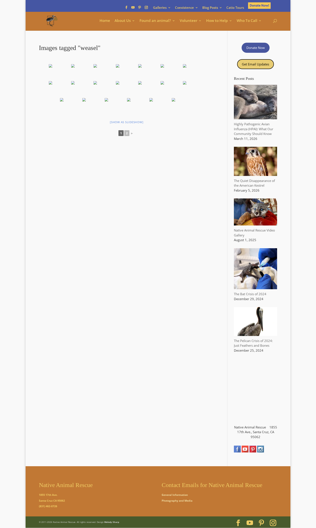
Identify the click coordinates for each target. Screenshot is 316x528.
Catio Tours (235, 8)
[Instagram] (146, 9)
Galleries (160, 8)
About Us (123, 21)
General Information (175, 495)
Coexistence (184, 8)
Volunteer (188, 21)
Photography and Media (177, 500)
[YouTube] (133, 9)
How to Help (217, 21)
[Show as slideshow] (126, 122)
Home (105, 21)
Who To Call (247, 21)
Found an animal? (155, 21)
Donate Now (255, 47)
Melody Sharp (111, 521)
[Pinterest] (139, 9)
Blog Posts (210, 8)
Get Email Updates (255, 64)
